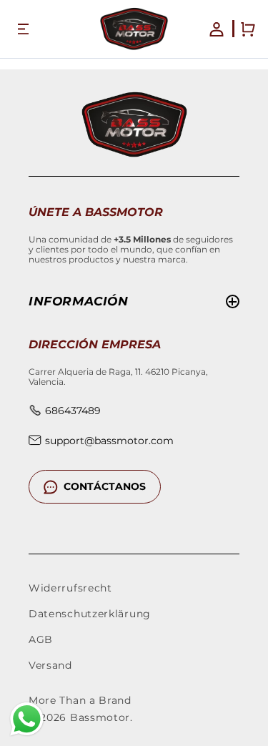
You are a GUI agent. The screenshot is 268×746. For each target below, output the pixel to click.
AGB (41, 639)
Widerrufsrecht (70, 587)
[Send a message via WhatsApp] (26, 719)
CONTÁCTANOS (105, 486)
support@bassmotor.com (109, 440)
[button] (23, 29)
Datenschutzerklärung (90, 613)
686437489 (73, 410)
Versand (50, 665)
